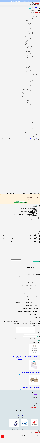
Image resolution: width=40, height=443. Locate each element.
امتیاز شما (37, 325)
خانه (39, 138)
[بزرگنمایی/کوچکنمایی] (39, 430)
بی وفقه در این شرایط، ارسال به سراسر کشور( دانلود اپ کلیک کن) (20, 1)
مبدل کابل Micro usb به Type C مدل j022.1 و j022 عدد (30, 259)
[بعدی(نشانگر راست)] (38, 431)
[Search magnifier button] (1, 6)
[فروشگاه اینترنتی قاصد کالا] (36, 3)
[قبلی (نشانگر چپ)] (39, 431)
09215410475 (19, 415)
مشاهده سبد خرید (32, 8)
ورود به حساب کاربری (36, 7)
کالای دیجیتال (35, 138)
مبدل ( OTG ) (12, 138)
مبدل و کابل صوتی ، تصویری (19, 138)
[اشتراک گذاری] (37, 430)
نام (39, 334)
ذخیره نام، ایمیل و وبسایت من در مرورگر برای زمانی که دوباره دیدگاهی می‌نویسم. (24, 338)
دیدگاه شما (37, 332)
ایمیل (38, 336)
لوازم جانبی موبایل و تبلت (28, 138)
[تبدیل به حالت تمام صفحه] (38, 430)
